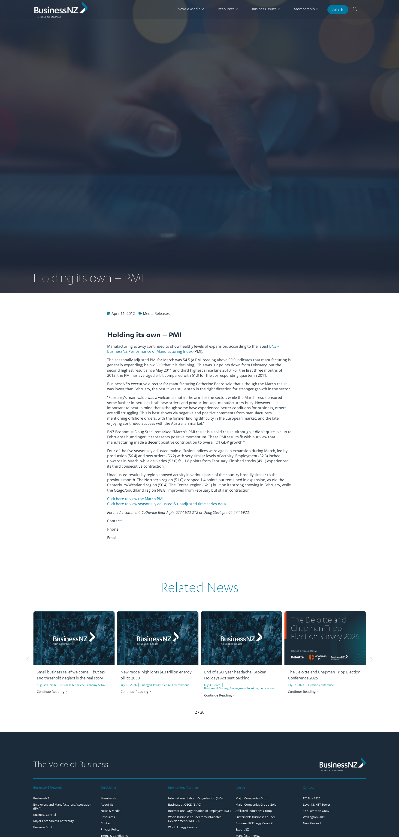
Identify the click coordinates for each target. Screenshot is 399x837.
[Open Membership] (317, 9)
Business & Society (72, 685)
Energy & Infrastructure (156, 685)
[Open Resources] (237, 9)
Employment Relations (244, 688)
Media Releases (156, 313)
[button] (29, 659)
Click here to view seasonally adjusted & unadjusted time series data (166, 503)
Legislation (267, 688)
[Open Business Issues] (279, 9)
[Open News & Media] (203, 9)
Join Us (240, 787)
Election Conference (321, 685)
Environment (180, 685)
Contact (308, 787)
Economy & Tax (95, 685)
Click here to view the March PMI (135, 498)
